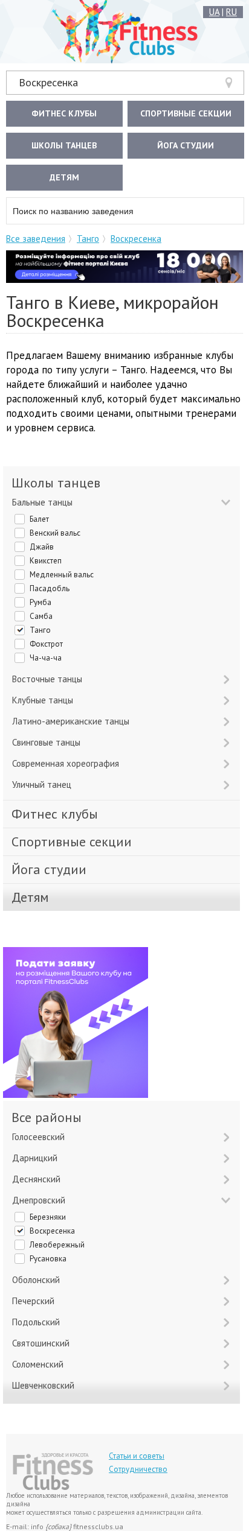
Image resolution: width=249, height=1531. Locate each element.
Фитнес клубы (64, 113)
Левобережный (57, 1245)
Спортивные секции (185, 113)
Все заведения (35, 238)
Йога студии (185, 145)
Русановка (48, 1259)
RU (231, 11)
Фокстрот (46, 644)
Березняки (48, 1217)
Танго (88, 238)
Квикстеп (46, 561)
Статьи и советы (136, 1456)
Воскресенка (48, 82)
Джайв (42, 547)
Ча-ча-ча (46, 658)
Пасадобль (50, 588)
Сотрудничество (138, 1469)
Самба (41, 616)
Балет (39, 519)
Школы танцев (64, 145)
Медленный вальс (62, 574)
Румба (40, 602)
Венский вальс (55, 533)
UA (214, 11)
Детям (64, 177)
